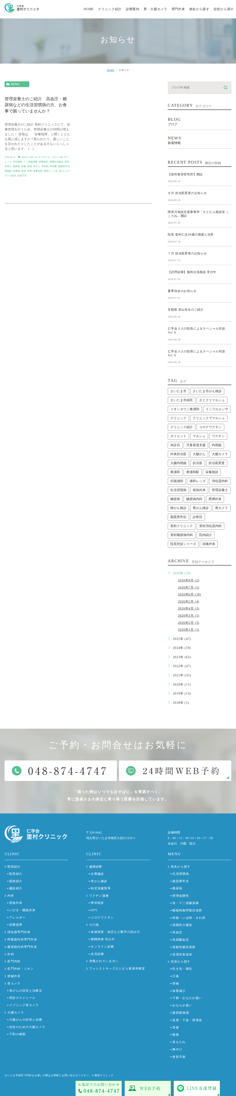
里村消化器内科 (210, 526)
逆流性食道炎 (182, 954)
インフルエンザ (217, 409)
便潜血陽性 (180, 895)
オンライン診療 (102, 946)
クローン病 (57, 157)
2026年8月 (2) (188, 580)
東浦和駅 (192, 472)
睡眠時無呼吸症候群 (187, 910)
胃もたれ (179, 1042)
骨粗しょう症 (51, 171)
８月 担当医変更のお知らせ (187, 193)
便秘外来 (14, 976)
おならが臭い (182, 1005)
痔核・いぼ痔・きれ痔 (188, 917)
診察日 (197, 517)
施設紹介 (15, 888)
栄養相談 (43, 161)
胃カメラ (221, 508)
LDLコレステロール (39, 157)
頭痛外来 (208, 544)
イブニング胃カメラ (24, 1005)
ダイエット (178, 436)
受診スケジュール (22, 997)
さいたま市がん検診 (207, 391)
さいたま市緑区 (181, 400)
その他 (94, 924)
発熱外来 (199, 490)
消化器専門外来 (18, 932)
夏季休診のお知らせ (182, 290)
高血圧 (177, 932)
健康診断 (95, 866)
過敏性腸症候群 (183, 947)
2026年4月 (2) (188, 608)
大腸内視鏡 (178, 463)
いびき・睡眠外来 (22, 910)
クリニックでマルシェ (209, 418)
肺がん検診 (178, 508)
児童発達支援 (196, 445)
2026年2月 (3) (188, 623)
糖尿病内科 (194, 499)
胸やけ (177, 1049)
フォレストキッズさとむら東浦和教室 (117, 968)
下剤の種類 (17, 1034)
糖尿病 (16, 166)
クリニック (178, 418)
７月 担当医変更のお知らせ (187, 253)
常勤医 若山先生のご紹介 (186, 309)
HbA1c (24, 157)
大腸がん (199, 454)
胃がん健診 (99, 881)
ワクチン (218, 436)
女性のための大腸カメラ (27, 1027)
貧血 (23, 171)
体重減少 (179, 991)
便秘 (175, 983)
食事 (29, 171)
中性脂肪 (17, 161)
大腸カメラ (220, 454)
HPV (94, 910)
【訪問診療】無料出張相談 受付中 (192, 272)
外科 (10, 954)
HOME (111, 70)
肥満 (29, 166)
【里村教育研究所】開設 (185, 174)
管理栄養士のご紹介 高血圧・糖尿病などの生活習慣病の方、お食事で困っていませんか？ (36, 105)
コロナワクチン (210, 427)
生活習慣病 (178, 490)
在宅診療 (97, 954)
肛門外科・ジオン (20, 968)
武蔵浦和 (176, 481)
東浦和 (175, 472)
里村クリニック (181, 526)
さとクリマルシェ (212, 400)
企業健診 (97, 873)
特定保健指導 (101, 888)
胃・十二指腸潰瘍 (185, 903)
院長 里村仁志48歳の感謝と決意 (191, 234)
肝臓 (23, 166)
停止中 (103, 939)
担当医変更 (217, 463)
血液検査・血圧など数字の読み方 (115, 932)
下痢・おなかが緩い (187, 998)
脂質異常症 (64, 166)
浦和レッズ (197, 481)
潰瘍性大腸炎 (56, 161)
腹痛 (175, 1034)
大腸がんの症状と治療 (25, 1019)
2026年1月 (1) (188, 629)
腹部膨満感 (180, 1012)
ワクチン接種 (99, 895)
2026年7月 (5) (188, 587)
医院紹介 (14, 866)
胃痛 (175, 1027)
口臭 (175, 976)
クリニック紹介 (181, 427)
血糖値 (16, 171)
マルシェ (199, 436)
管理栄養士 (220, 490)
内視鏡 (216, 445)
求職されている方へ (104, 961)
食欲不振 (179, 1056)
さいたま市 (178, 391)
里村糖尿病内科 (181, 535)
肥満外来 (215, 499)
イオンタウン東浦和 (184, 409)
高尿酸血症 (180, 939)
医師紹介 (15, 881)
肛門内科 (14, 961)
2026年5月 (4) (188, 601)
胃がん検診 (201, 508)
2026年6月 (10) (189, 594)
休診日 (175, 445)
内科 (10, 895)
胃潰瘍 (53, 166)
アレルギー (17, 917)
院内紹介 (205, 535)
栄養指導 (15, 924)
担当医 (197, 463)
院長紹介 (15, 873)
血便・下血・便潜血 (187, 1020)
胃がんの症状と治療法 (25, 990)
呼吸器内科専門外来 (22, 939)
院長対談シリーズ (183, 544)
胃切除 (44, 166)
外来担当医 (178, 454)
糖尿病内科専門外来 (22, 947)
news (15, 84)
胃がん (36, 166)
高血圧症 (22, 175)
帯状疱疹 (97, 902)
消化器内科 (220, 481)
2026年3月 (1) (188, 615)
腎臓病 (8, 171)
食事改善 (37, 171)
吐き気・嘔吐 (182, 968)
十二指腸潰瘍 (30, 161)
